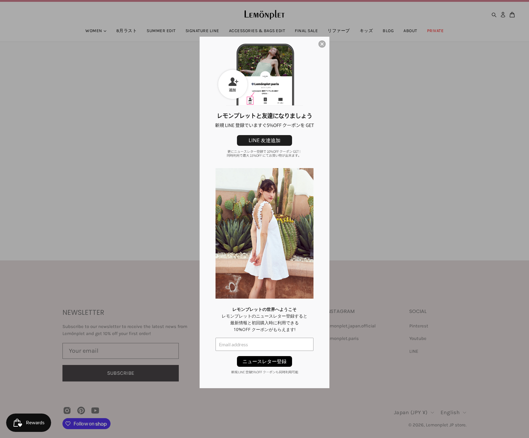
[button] (322, 44)
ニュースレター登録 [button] (264, 361)
